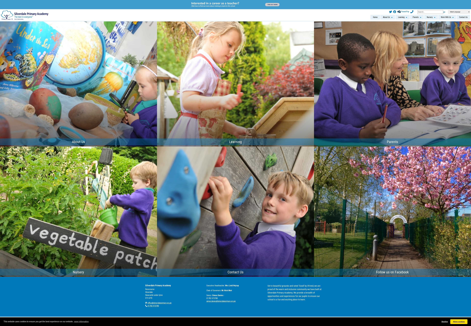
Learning (401, 8)
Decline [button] (445, 322)
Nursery (430, 8)
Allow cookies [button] (459, 322)
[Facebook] (394, 2)
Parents (416, 8)
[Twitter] (390, 2)
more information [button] (81, 321)
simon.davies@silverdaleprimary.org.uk (221, 292)
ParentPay (405, 2)
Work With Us (446, 8)
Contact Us (463, 8)
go (444, 3)
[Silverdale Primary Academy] (24, 6)
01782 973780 (153, 297)
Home (375, 8)
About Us (386, 8)
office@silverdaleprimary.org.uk (159, 294)
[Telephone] (411, 2)
